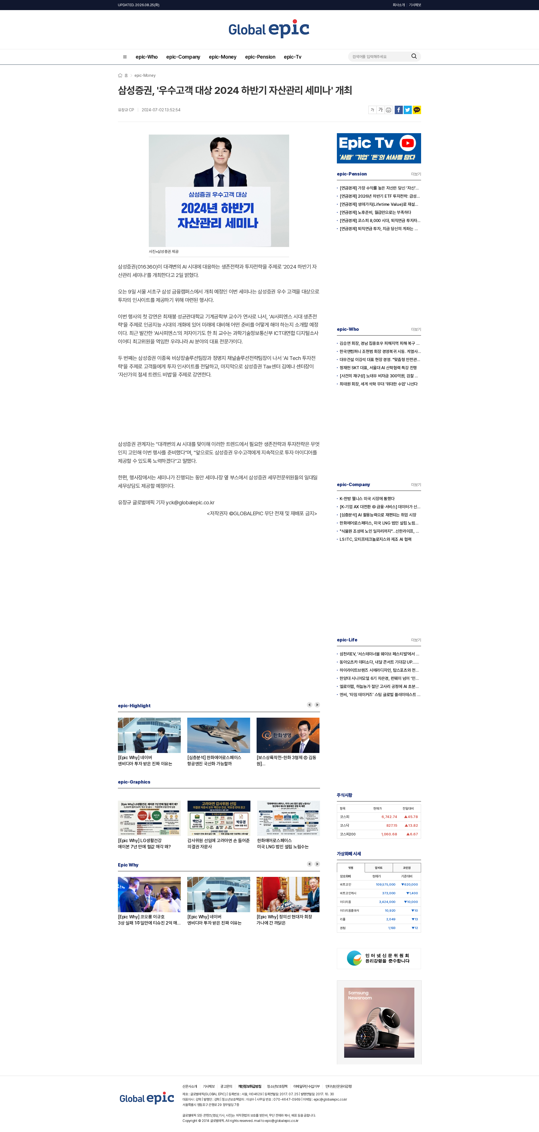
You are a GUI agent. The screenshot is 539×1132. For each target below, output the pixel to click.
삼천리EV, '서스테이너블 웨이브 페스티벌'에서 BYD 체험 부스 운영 (380, 654)
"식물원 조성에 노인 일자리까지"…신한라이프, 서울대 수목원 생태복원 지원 (380, 531)
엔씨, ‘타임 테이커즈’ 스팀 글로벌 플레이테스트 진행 (380, 694)
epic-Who (147, 57)
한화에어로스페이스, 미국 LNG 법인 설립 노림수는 (380, 523)
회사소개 (399, 5)
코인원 (406, 867)
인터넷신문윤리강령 (338, 1086)
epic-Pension (260, 57)
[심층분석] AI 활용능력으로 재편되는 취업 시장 (378, 515)
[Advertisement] (219, 408)
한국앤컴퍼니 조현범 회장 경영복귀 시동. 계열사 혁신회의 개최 (380, 351)
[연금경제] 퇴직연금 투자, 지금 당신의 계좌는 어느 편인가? (380, 228)
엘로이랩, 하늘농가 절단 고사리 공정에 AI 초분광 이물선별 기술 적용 (380, 686)
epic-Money (223, 57)
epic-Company (183, 57)
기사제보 (415, 5)
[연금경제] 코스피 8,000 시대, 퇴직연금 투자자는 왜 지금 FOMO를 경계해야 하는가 (380, 220)
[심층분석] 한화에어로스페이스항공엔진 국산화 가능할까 (214, 760)
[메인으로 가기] (147, 1104)
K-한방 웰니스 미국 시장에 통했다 (367, 498)
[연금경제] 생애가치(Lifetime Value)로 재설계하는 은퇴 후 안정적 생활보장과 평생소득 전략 (380, 204)
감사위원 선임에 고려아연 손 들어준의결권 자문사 (219, 843)
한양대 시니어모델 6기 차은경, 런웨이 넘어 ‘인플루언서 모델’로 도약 (380, 678)
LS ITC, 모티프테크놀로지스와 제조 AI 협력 (376, 539)
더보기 (416, 174)
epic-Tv (292, 57)
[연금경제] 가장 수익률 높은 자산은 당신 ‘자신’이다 (380, 188)
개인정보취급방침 (249, 1086)
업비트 (378, 867)
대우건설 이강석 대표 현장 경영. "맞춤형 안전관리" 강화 (380, 359)
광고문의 (226, 1086)
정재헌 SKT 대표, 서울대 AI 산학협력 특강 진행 (378, 367)
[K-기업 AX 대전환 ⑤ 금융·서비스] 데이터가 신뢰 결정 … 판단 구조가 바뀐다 (380, 506)
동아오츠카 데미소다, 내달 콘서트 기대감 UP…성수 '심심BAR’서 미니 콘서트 (380, 662)
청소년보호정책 (277, 1086)
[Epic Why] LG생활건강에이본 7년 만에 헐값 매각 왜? (144, 843)
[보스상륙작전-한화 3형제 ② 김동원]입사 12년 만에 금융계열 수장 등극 (287, 761)
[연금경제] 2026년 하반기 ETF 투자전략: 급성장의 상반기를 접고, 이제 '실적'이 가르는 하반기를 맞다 (380, 196)
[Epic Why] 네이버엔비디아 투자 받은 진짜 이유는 (145, 760)
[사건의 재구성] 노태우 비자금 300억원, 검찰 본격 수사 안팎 (380, 375)
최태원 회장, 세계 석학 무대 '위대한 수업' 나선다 (379, 384)
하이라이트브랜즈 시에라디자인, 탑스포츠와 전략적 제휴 (380, 670)
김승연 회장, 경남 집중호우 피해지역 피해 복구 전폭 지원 (380, 343)
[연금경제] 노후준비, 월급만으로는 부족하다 (375, 212)
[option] (152, 742)
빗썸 (350, 867)
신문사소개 (189, 1086)
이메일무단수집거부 (306, 1086)
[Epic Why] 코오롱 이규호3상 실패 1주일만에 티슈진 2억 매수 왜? (147, 920)
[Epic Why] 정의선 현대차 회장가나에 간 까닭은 (284, 920)
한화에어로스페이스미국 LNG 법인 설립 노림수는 (283, 843)
